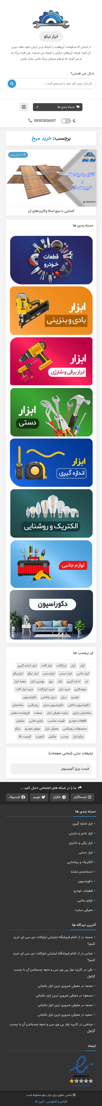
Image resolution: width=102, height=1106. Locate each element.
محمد (89, 937)
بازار (60, 681)
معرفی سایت (84, 910)
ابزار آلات (46, 665)
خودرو (75, 697)
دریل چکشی (48, 697)
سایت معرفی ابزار (57, 713)
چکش (52, 736)
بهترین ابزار (37, 681)
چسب (64, 736)
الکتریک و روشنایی (80, 862)
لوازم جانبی (36, 720)
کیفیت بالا (25, 736)
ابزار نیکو (32, 673)
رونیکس (33, 705)
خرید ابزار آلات (24, 689)
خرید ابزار (64, 689)
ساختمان (18, 705)
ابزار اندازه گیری (27, 665)
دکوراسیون (30, 697)
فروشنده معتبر (20, 713)
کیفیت (40, 736)
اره (86, 681)
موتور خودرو (32, 728)
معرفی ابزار (51, 728)
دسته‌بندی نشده (82, 871)
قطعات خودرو (77, 720)
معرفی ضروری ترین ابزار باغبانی (59, 986)
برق (51, 681)
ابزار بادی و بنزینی (81, 833)
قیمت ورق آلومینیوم (75, 769)
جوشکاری (80, 689)
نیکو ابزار (78, 736)
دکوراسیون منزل (53, 705)
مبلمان (20, 720)
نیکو (18, 728)
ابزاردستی (49, 673)
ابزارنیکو (18, 673)
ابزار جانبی (82, 673)
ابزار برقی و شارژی (81, 843)
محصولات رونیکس (75, 728)
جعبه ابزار (20, 681)
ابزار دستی (65, 673)
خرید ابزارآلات (46, 689)
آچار (82, 665)
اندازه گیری (73, 681)
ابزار (73, 665)
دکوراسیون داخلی (79, 705)
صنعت (38, 713)
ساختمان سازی (82, 713)
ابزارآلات (61, 665)
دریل (64, 697)
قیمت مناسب (56, 720)
